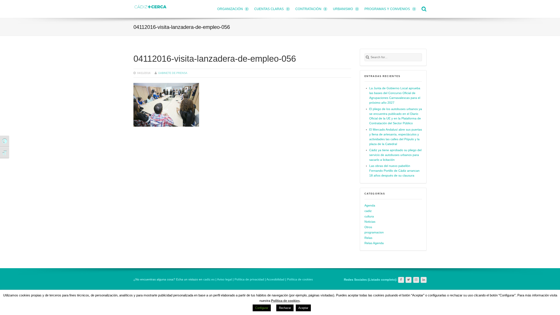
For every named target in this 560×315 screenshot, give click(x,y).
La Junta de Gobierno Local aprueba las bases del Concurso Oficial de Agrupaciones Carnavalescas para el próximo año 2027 (394, 95)
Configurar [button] (261, 308)
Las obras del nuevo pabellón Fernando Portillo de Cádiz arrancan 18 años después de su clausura (394, 170)
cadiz (368, 211)
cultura (369, 216)
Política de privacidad (249, 279)
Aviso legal (224, 279)
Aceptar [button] (303, 308)
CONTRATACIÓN (308, 9)
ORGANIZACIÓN (230, 9)
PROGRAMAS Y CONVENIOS (387, 9)
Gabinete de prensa (172, 73)
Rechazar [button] (285, 308)
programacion (374, 232)
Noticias (369, 221)
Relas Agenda (374, 243)
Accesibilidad (275, 279)
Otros (368, 227)
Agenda (369, 205)
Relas (368, 238)
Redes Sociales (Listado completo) (370, 279)
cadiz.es (209, 279)
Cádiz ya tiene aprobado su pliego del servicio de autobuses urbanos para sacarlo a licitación (395, 155)
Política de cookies (300, 279)
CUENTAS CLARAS (269, 9)
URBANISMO (343, 9)
